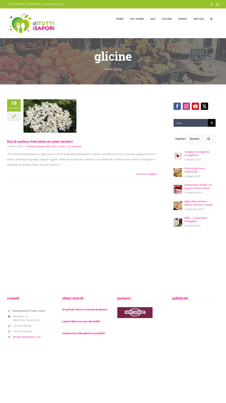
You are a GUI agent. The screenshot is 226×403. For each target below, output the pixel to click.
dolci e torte (58, 146)
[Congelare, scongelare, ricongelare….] (178, 154)
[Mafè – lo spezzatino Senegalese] (178, 220)
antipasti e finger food (38, 146)
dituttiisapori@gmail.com (27, 336)
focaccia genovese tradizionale (194, 170)
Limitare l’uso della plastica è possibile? (83, 333)
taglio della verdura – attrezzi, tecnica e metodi (198, 203)
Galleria (55, 116)
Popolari (180, 138)
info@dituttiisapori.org (54, 4)
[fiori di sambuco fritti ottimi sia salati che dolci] (49, 116)
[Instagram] (186, 106)
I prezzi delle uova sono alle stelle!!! (81, 321)
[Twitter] (204, 106)
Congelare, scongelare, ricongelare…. (197, 153)
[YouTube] (195, 106)
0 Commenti (74, 146)
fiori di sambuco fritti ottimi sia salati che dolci (45, 116)
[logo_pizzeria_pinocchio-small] (135, 308)
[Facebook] (177, 106)
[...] (58, 164)
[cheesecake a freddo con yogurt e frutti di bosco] (178, 187)
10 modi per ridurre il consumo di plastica (84, 309)
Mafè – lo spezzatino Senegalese (195, 219)
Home (108, 69)
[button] (211, 18)
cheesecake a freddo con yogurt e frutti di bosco (198, 186)
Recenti (194, 138)
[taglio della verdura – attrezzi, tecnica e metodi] (178, 204)
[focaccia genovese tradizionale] (178, 171)
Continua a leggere (146, 173)
